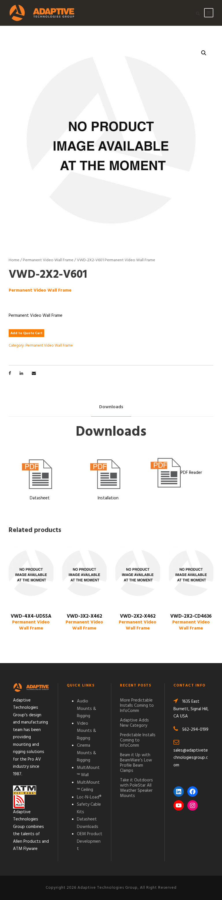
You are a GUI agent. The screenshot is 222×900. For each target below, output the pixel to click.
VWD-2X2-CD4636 (191, 622)
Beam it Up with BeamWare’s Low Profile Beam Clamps (136, 763)
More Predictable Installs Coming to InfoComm (137, 705)
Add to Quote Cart (26, 333)
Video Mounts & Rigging (86, 731)
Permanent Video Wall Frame (48, 260)
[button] (204, 53)
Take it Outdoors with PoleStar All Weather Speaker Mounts (136, 788)
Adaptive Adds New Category (134, 723)
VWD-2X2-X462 (137, 622)
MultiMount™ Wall (88, 771)
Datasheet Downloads (87, 823)
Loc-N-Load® (89, 797)
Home (14, 260)
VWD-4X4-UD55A (31, 622)
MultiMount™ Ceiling (88, 786)
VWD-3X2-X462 (84, 622)
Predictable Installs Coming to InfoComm (138, 740)
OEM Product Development (89, 841)
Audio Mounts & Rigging (86, 708)
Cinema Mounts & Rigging (86, 753)
